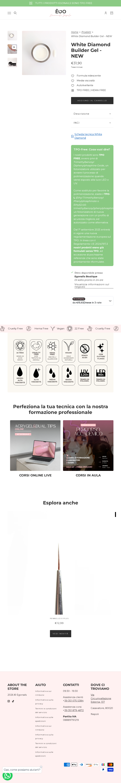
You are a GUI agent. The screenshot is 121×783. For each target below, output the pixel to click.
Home (74, 32)
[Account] (105, 13)
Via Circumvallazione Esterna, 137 (101, 698)
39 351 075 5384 (74, 700)
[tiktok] (13, 701)
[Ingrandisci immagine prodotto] (44, 53)
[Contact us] (8, 775)
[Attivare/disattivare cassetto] (9, 13)
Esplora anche (60, 503)
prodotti (86, 32)
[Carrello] (111, 13)
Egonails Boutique (86, 276)
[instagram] (8, 701)
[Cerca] (15, 13)
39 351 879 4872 (74, 710)
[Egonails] (60, 13)
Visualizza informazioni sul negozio (92, 285)
